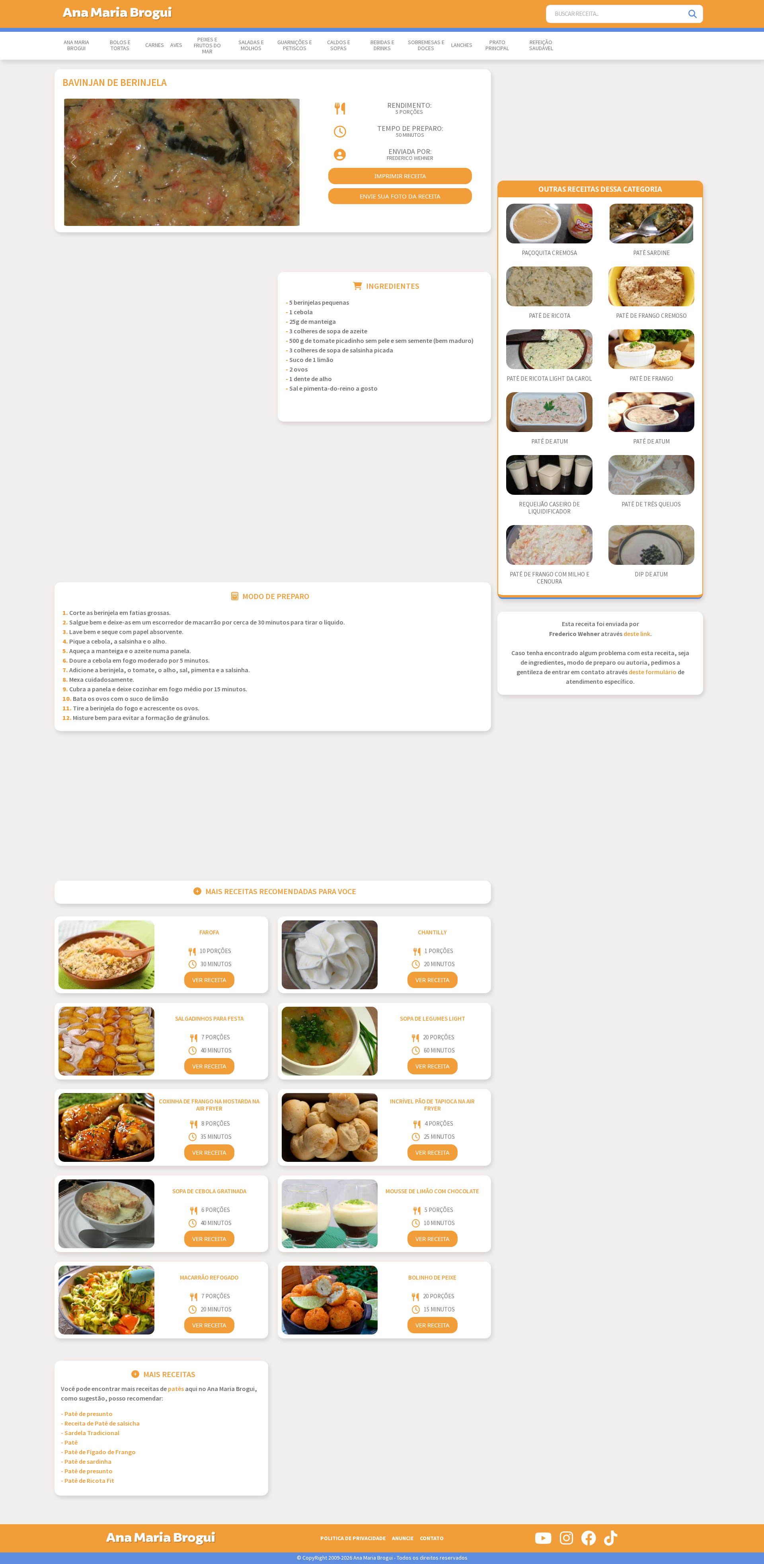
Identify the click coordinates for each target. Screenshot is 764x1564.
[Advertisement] (161, 327)
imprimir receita (400, 176)
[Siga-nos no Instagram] (566, 1541)
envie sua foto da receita (400, 196)
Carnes (154, 45)
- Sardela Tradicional (90, 1433)
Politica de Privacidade (353, 1538)
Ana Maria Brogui (76, 45)
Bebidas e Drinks (382, 45)
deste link (637, 634)
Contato (432, 1538)
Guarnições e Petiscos (294, 45)
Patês (176, 1389)
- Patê (69, 1443)
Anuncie (402, 1538)
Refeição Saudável (541, 45)
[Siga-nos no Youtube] (543, 1541)
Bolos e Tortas (120, 45)
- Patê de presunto (87, 1414)
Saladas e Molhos (251, 45)
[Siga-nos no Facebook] (588, 1541)
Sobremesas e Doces (426, 45)
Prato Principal (497, 45)
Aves (176, 45)
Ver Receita (209, 980)
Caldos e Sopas (338, 45)
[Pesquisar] (693, 14)
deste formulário (652, 672)
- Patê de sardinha (86, 1462)
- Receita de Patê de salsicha (100, 1424)
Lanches (461, 45)
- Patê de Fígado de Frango (98, 1452)
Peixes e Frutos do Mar (207, 45)
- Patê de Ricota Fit (87, 1481)
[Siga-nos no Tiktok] (610, 1541)
